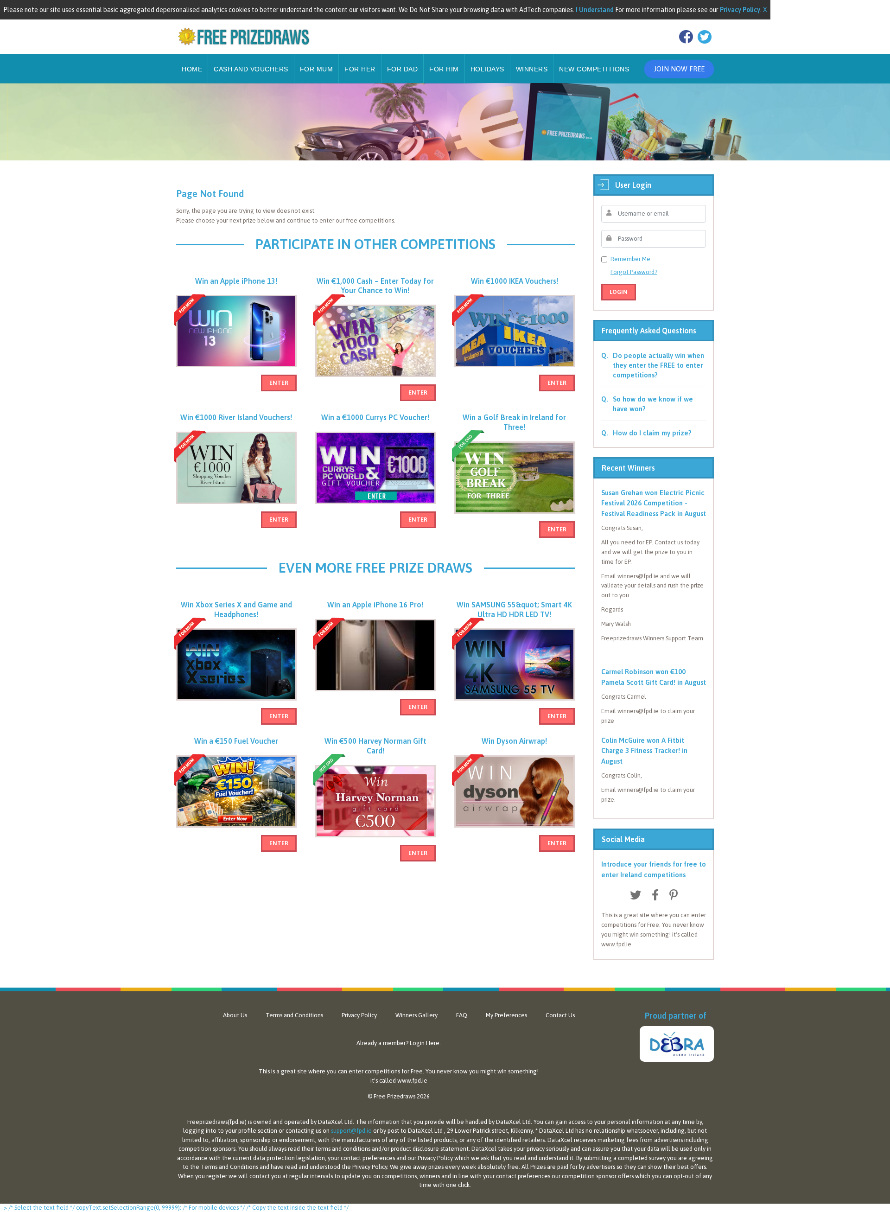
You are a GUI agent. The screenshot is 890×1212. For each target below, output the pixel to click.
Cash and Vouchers (251, 69)
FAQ (461, 1015)
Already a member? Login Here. (398, 1043)
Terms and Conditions (294, 1015)
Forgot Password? (633, 271)
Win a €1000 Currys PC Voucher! (375, 417)
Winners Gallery (416, 1015)
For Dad (402, 69)
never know (452, 1071)
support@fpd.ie (351, 1130)
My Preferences (506, 1015)
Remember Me (630, 258)
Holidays (487, 69)
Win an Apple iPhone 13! (236, 281)
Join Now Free (679, 69)
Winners (532, 69)
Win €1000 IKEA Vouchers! (514, 281)
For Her (359, 69)
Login (619, 291)
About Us (235, 1015)
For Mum (316, 69)
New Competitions (594, 69)
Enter (278, 382)
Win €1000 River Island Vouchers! (236, 417)
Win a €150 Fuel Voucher (236, 741)
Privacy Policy (359, 1015)
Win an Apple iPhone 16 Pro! (375, 604)
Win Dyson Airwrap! (514, 741)
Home (192, 69)
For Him (444, 69)
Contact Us (560, 1015)
